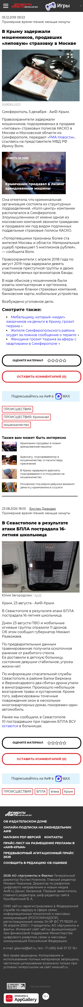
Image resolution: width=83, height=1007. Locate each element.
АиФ (38, 595)
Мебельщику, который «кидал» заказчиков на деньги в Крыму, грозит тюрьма (40, 321)
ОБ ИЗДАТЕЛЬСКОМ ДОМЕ (25, 821)
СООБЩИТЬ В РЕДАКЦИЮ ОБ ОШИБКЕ (35, 863)
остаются (10, 726)
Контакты (53, 837)
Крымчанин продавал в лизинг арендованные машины (40, 445)
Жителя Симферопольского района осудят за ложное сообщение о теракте (41, 332)
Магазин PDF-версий (22, 837)
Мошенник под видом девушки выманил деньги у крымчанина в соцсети (47, 485)
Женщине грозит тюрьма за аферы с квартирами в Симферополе (41, 341)
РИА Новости (61, 137)
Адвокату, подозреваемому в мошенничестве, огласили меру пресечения (41, 460)
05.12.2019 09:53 (13, 17)
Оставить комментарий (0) (41, 377)
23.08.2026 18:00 (14, 509)
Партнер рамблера (40, 986)
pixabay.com (11, 104)
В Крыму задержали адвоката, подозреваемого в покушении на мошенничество (42, 474)
